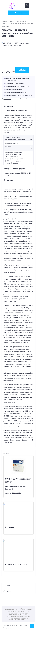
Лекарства (7, 591)
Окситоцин (7, 99)
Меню (20, 13)
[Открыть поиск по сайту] (27, 5)
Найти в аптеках (22, 70)
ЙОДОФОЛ (10, 527)
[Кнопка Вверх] (32, 626)
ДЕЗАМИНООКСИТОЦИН (16, 564)
